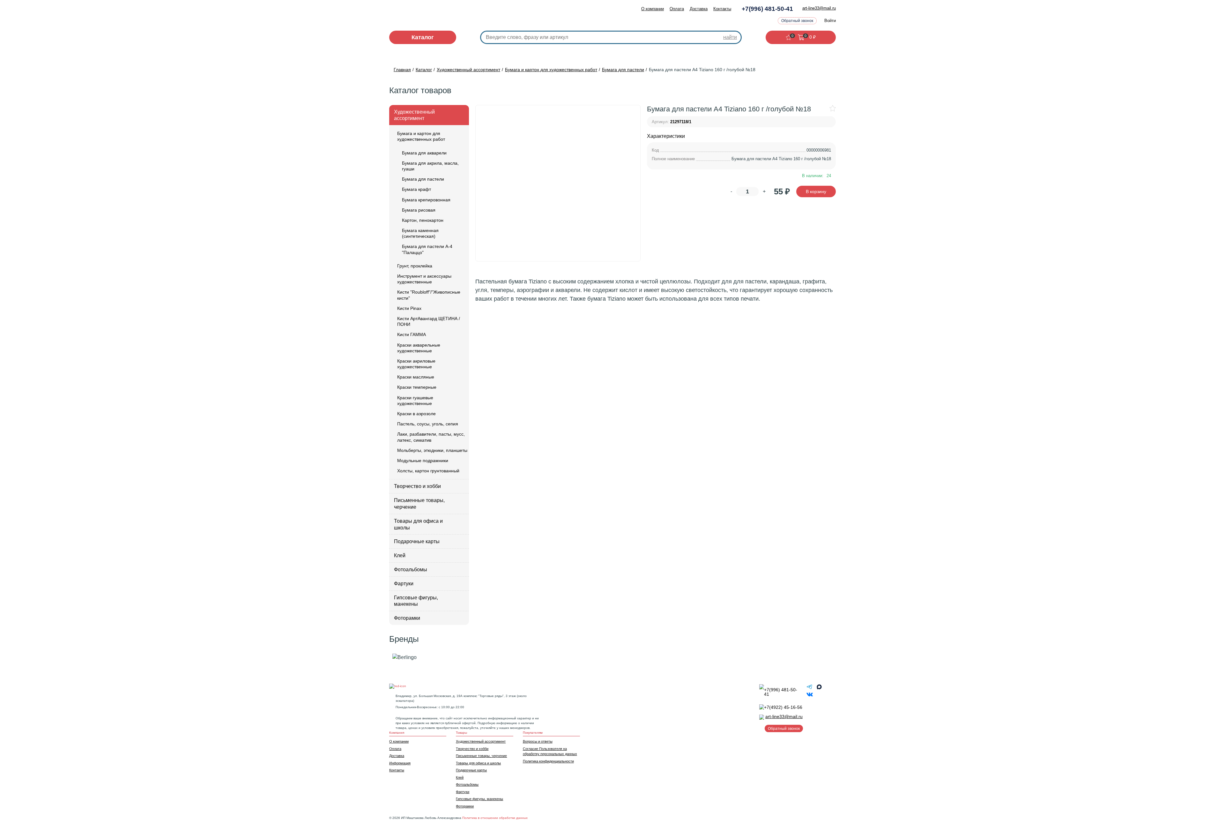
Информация (400, 763)
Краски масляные (415, 376)
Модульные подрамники (422, 460)
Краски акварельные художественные (418, 347)
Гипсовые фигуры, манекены (416, 601)
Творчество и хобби (417, 486)
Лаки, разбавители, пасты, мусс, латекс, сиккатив (431, 436)
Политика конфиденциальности (548, 761)
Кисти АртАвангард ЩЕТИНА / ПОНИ (428, 321)
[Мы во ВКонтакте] (809, 696)
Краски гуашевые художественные (415, 400)
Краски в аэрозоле (416, 413)
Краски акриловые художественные (416, 363)
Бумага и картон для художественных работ (421, 136)
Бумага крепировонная (426, 199)
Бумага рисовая (418, 210)
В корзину (816, 191)
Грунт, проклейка (414, 265)
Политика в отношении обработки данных (495, 818)
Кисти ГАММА (411, 334)
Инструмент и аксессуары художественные (424, 279)
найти (730, 37)
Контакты (722, 8)
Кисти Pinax (409, 308)
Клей (399, 555)
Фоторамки (407, 618)
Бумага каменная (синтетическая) (420, 233)
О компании (652, 8)
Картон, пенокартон (422, 220)
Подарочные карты (417, 541)
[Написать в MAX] (819, 688)
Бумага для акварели (424, 152)
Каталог (423, 37)
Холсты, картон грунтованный (428, 470)
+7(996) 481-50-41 (767, 9)
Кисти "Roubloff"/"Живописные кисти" (428, 294)
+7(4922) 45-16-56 (783, 707)
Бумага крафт (416, 189)
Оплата (677, 8)
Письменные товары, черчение (419, 504)
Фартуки (403, 583)
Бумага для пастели (423, 179)
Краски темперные (416, 387)
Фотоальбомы (410, 569)
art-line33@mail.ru (819, 8)
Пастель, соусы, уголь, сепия (427, 423)
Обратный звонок (797, 21)
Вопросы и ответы (538, 741)
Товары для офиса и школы (418, 524)
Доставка (699, 8)
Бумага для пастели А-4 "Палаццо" (427, 249)
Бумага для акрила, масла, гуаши (430, 166)
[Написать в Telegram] (810, 688)
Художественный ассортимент (414, 115)
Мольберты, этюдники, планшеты (432, 450)
